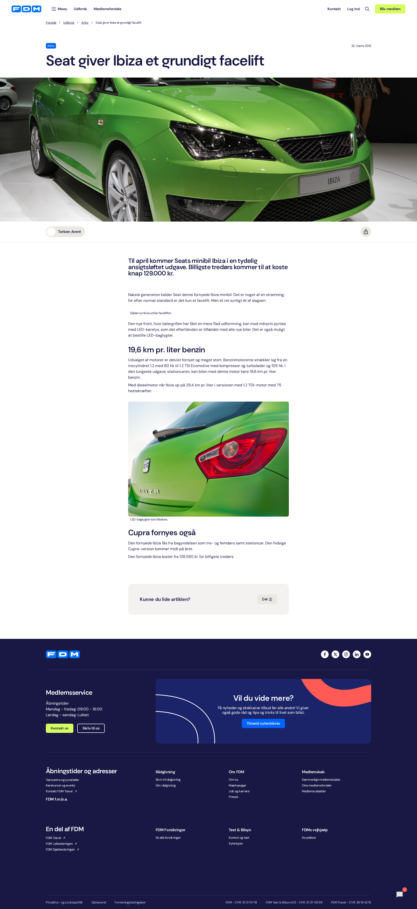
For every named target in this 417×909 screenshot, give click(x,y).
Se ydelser (309, 838)
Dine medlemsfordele (316, 785)
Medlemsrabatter (314, 791)
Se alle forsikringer (168, 838)
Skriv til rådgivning (168, 780)
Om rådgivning (166, 785)
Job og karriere (239, 791)
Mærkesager (237, 785)
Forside (51, 23)
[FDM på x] (335, 654)
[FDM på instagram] (346, 654)
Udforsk (68, 23)
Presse (233, 797)
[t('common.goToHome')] (63, 654)
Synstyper (236, 843)
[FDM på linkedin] (357, 654)
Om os (233, 780)
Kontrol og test (239, 838)
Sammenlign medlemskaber (321, 780)
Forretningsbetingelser (130, 902)
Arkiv (85, 23)
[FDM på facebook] (325, 654)
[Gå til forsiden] (26, 9)
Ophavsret (98, 902)
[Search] (367, 9)
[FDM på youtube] (367, 654)
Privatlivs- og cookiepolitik (64, 902)
